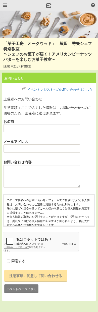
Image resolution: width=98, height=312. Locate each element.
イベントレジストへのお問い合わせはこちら (59, 89)
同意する (18, 260)
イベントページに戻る (21, 289)
